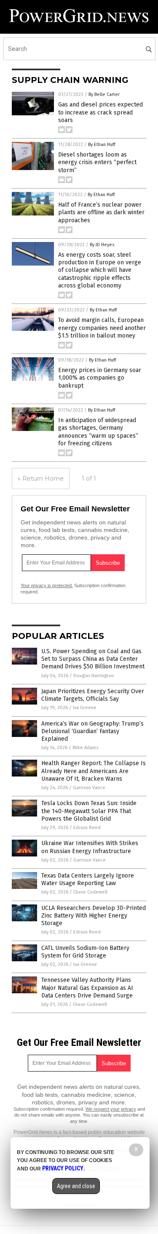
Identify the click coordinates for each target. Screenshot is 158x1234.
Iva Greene (84, 707)
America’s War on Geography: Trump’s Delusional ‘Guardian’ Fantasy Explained (92, 731)
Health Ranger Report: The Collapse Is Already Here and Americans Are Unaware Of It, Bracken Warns (93, 771)
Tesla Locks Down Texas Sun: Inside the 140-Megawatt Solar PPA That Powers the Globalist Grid (89, 811)
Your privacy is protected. (47, 585)
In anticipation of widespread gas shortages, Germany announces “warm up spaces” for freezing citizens (98, 432)
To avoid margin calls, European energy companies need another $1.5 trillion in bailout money (102, 327)
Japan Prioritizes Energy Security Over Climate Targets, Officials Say (92, 695)
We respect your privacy (111, 1109)
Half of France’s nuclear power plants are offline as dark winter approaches (101, 212)
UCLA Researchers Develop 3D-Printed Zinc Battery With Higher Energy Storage (93, 915)
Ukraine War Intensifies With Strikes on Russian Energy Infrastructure (89, 847)
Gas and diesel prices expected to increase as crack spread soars (100, 112)
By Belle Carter (104, 94)
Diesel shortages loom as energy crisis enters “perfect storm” (97, 162)
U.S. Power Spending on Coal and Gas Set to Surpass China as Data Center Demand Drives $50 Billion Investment (93, 659)
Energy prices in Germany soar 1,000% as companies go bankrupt (99, 378)
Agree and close (76, 1186)
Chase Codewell (90, 892)
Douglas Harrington (93, 675)
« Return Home (41, 478)
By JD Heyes (102, 244)
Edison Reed (87, 827)
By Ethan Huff (101, 144)
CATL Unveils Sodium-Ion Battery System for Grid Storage (85, 951)
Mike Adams (85, 747)
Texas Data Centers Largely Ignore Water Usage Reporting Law (87, 879)
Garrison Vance (89, 787)
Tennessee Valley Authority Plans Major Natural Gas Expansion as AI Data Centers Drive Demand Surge (87, 987)
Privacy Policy (62, 1168)
